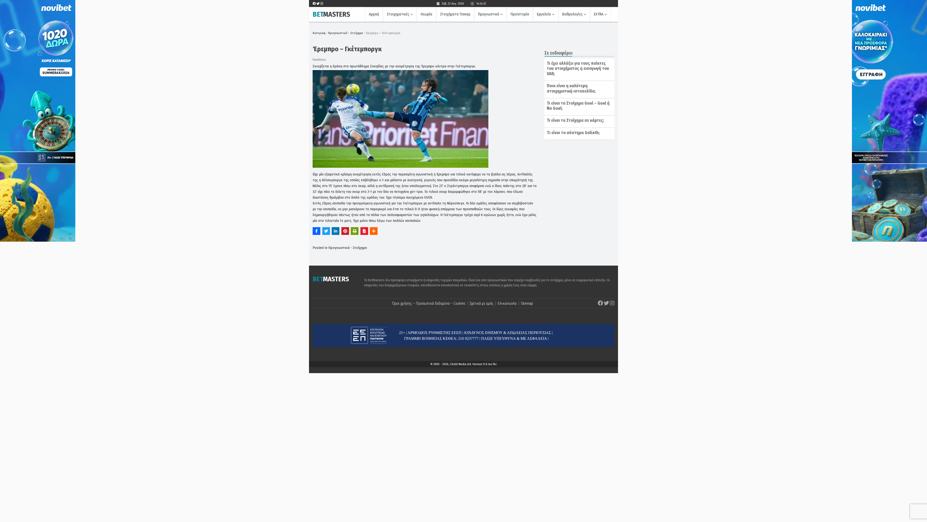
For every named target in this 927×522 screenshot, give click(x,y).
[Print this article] (354, 231)
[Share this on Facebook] (316, 231)
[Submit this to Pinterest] (345, 231)
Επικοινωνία (507, 303)
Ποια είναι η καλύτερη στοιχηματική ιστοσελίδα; (571, 88)
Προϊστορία (520, 14)
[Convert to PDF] (364, 231)
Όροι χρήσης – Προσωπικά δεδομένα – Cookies (428, 303)
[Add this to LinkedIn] (335, 231)
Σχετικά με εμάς (481, 303)
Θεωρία (426, 14)
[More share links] (374, 231)
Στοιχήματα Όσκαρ (455, 14)
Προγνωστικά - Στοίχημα (345, 33)
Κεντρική (319, 33)
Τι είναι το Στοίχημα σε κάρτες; (575, 120)
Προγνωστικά (488, 14)
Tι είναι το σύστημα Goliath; (573, 132)
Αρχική (374, 14)
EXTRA (598, 14)
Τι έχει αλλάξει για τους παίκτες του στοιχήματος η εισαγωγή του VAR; (578, 68)
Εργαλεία (544, 14)
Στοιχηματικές (398, 14)
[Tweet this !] (326, 231)
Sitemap (527, 303)
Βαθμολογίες (572, 14)
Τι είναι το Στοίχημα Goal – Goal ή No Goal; (578, 106)
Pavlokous (319, 59)
